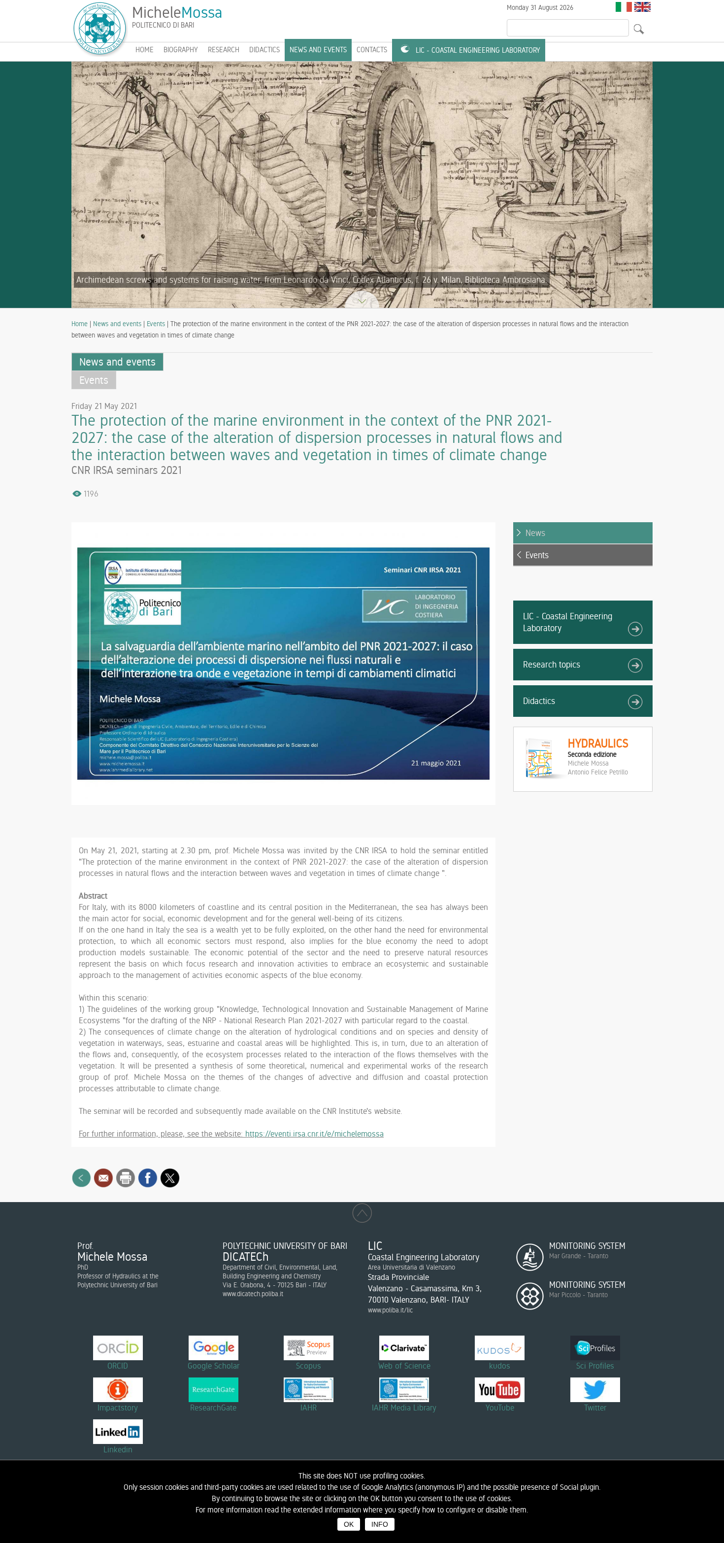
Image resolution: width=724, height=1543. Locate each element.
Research (223, 49)
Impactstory (118, 1407)
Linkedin (117, 1449)
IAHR (308, 1407)
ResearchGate (213, 1407)
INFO (379, 1524)
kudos (499, 1366)
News (535, 533)
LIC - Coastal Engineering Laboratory (478, 50)
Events (156, 324)
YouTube (500, 1407)
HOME (144, 49)
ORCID (117, 1366)
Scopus (308, 1366)
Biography (181, 49)
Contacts (372, 49)
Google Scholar (213, 1366)
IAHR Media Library (404, 1407)
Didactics (264, 49)
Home (79, 324)
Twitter (595, 1407)
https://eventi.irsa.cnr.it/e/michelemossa (314, 1134)
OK (349, 1524)
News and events (318, 49)
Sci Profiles (595, 1366)
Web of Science (404, 1366)
